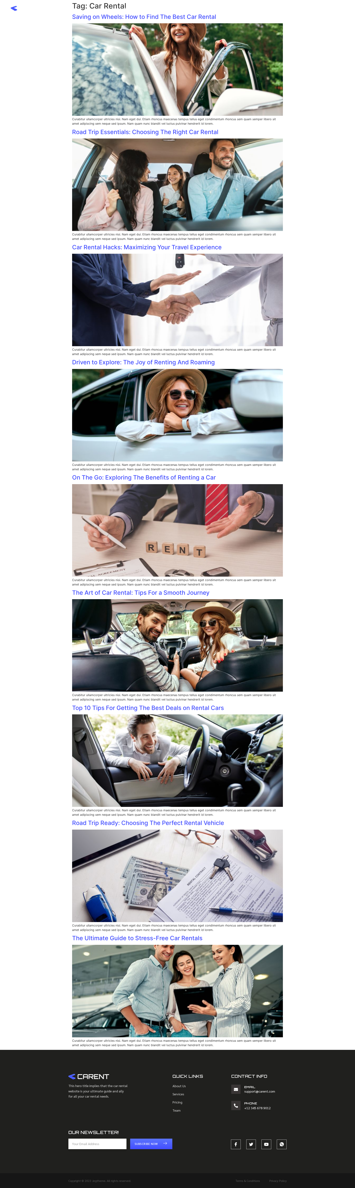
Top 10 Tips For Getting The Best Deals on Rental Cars (148, 707)
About (143, 8)
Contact (225, 8)
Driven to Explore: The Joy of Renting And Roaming (143, 362)
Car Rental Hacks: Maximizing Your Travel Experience (147, 247)
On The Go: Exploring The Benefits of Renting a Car (144, 477)
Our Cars (161, 8)
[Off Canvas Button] (340, 8)
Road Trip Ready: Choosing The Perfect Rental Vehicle (148, 822)
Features (184, 8)
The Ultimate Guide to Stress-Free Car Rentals (137, 938)
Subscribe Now (146, 1144)
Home (127, 8)
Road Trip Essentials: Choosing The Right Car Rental (145, 132)
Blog (205, 8)
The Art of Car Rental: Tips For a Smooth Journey (140, 592)
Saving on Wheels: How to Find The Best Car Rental (144, 16)
